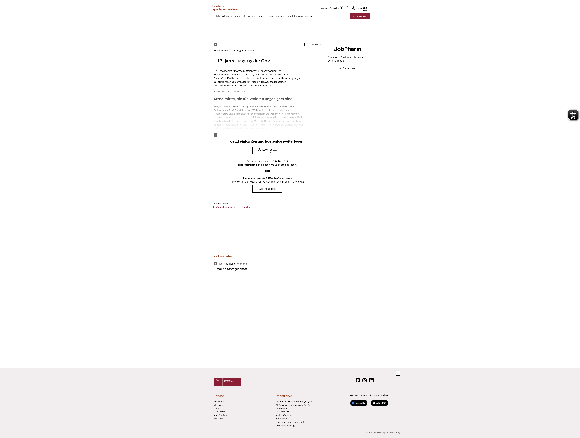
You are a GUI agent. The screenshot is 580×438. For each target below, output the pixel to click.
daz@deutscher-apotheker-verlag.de (233, 207)
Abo (359, 16)
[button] (225, 8)
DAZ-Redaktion (220, 203)
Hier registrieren (247, 164)
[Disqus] (267, 321)
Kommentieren (315, 44)
